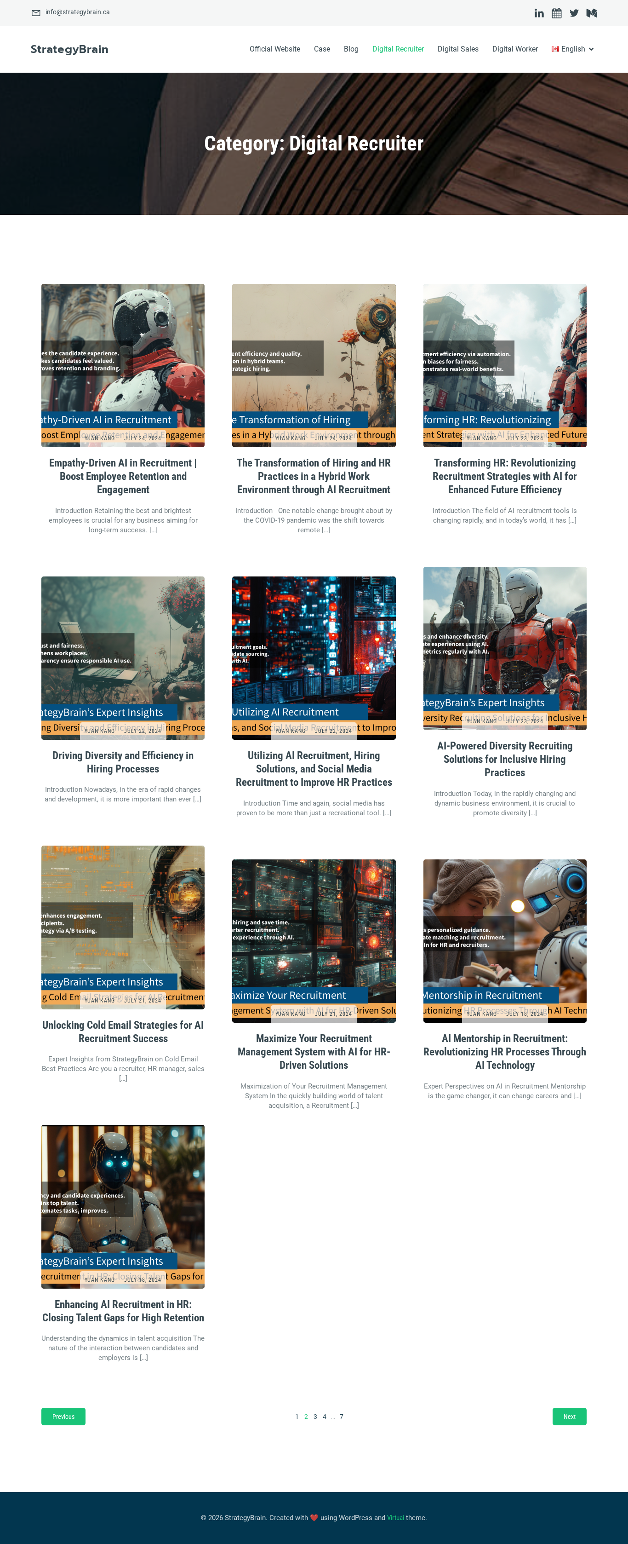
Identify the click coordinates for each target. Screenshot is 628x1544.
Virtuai (395, 1518)
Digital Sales (458, 49)
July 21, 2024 (142, 1000)
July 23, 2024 (524, 438)
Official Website (275, 49)
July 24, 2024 (142, 438)
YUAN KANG (100, 438)
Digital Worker (515, 49)
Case (322, 49)
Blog (351, 49)
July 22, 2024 (142, 731)
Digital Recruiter (398, 49)
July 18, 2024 (524, 1014)
